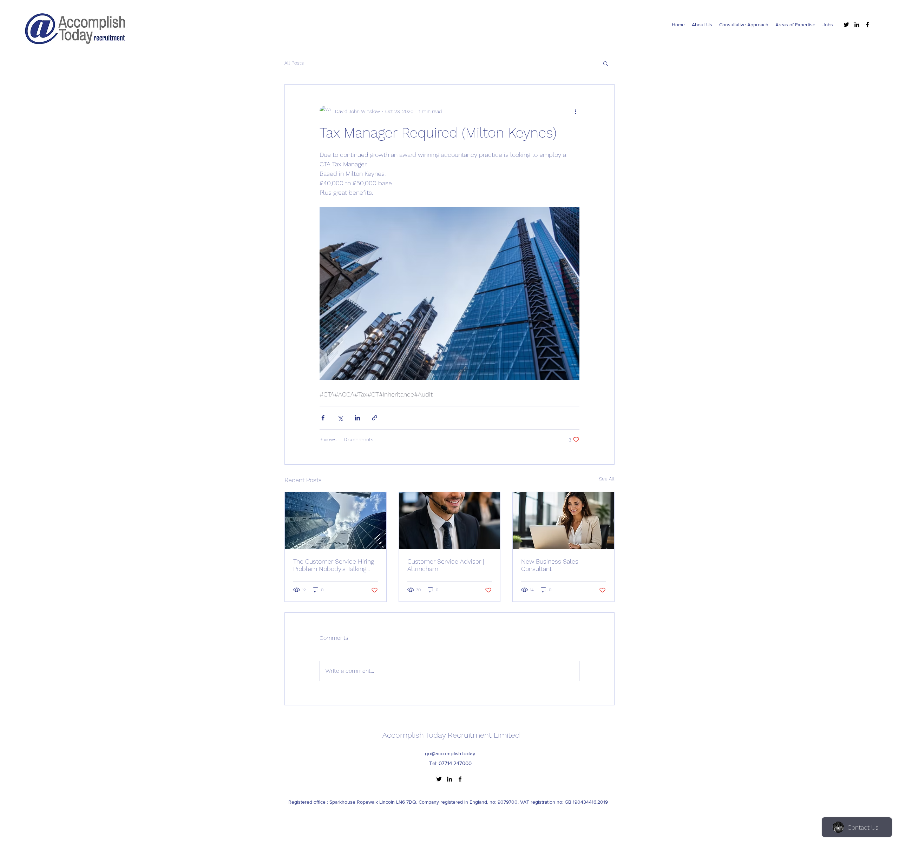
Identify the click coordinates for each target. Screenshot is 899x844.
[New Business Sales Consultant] (563, 520)
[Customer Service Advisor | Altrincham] (449, 520)
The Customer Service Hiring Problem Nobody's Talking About (333, 565)
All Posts (294, 63)
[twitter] (846, 24)
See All (607, 478)
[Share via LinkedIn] (357, 417)
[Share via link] (374, 417)
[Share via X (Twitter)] (340, 417)
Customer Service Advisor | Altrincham (445, 565)
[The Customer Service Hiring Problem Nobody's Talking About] (335, 520)
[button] (605, 63)
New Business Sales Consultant (549, 565)
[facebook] (867, 24)
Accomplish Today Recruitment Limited (451, 735)
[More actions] (575, 111)
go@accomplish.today (450, 753)
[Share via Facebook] (323, 417)
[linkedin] (856, 24)
